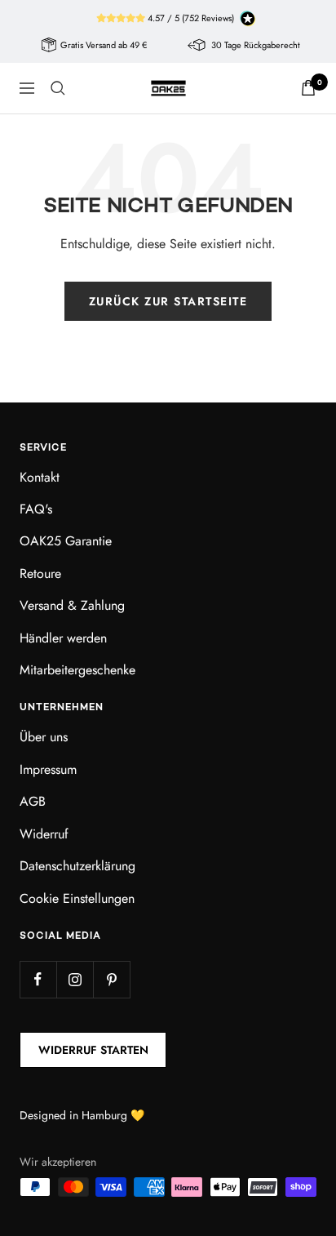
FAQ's (36, 509)
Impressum (48, 769)
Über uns (44, 736)
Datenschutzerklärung (77, 865)
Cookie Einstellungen (77, 898)
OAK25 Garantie (66, 540)
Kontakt (40, 477)
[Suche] (58, 88)
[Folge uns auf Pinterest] (111, 979)
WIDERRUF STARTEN (93, 1050)
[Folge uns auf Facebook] (38, 979)
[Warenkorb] (308, 88)
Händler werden (63, 638)
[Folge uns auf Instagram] (74, 979)
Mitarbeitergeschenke (77, 669)
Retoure (40, 573)
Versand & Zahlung (72, 605)
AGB (33, 801)
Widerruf (44, 834)
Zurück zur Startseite (168, 301)
